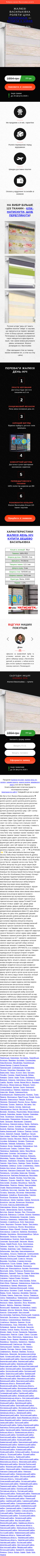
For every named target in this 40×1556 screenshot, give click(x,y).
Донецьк (3, 1552)
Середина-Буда (21, 1092)
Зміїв (31, 1188)
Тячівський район (7, 1518)
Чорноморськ (5, 1285)
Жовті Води (4, 1283)
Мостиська (23, 1109)
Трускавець (4, 1254)
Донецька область (24, 1401)
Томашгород (5, 1334)
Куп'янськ (12, 1256)
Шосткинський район (25, 1545)
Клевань (3, 1330)
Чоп (33, 1104)
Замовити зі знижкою (20, 87)
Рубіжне (3, 1295)
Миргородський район (9, 1464)
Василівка (33, 1175)
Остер (32, 1090)
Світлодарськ (22, 1153)
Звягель (10, 1305)
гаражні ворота (12, 782)
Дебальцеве (5, 1251)
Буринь (35, 1136)
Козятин (16, 1239)
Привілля (3, 1107)
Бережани (4, 1195)
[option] (20, 650)
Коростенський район (26, 1437)
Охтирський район (28, 1481)
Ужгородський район (23, 1518)
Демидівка (22, 1325)
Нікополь (13, 1322)
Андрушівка (4, 1119)
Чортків (11, 1246)
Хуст (16, 1246)
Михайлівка (17, 1063)
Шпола (14, 1207)
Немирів (12, 1144)
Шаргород (25, 1090)
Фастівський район (22, 1520)
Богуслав (13, 1190)
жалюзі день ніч (31, 780)
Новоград (18, 1305)
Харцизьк (15, 1293)
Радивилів (23, 1332)
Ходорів (18, 1126)
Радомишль (5, 1173)
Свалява (21, 1190)
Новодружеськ (5, 1109)
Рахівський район (23, 1494)
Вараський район (28, 1376)
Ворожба (3, 1099)
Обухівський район (27, 1476)
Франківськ (23, 1339)
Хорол (36, 1166)
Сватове (21, 1207)
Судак (19, 1166)
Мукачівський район (14, 1467)
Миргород (4, 1273)
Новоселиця (13, 1099)
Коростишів (22, 1237)
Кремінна (23, 1232)
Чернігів (3, 1349)
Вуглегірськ (4, 1124)
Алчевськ (3, 1320)
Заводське (26, 1107)
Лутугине (3, 1205)
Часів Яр (31, 1183)
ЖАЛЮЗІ (13, 535)
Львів (28, 1552)
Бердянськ (26, 1320)
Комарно (3, 1077)
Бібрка (30, 1075)
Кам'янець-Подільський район (12, 1427)
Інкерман (32, 1126)
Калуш (26, 1295)
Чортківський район (8, 1542)
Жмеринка (18, 1266)
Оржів (9, 1332)
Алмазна (11, 1080)
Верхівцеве (18, 1122)
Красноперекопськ (27, 1251)
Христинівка (5, 1136)
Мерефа (3, 1234)
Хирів (16, 1077)
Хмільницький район (26, 1530)
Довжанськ (27, 1300)
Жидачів (32, 1139)
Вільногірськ (30, 1227)
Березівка (11, 1114)
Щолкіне (3, 1139)
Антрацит (27, 1290)
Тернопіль (14, 1342)
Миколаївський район (27, 1462)
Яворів (26, 1158)
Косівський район (24, 1440)
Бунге (21, 1197)
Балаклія (3, 1256)
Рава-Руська (23, 1097)
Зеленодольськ (23, 1168)
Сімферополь (5, 1352)
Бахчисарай (14, 1241)
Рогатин (21, 1102)
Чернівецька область (8, 1538)
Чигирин (21, 1141)
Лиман (2, 1244)
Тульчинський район (27, 1516)
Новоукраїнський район (9, 1476)
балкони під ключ (17, 780)
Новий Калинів (21, 1075)
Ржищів (22, 1099)
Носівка (19, 1178)
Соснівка (3, 1141)
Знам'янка (12, 1249)
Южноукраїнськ (15, 1268)
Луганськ (30, 1352)
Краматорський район (9, 1442)
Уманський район (7, 1520)
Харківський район (7, 1525)
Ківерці (21, 1185)
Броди (25, 1224)
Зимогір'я (9, 1134)
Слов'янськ (4, 1322)
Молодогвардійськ (24, 1234)
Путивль (3, 1192)
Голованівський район (9, 1393)
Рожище (33, 1158)
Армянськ (4, 1229)
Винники (3, 1161)
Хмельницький (6, 1347)
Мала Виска (30, 1151)
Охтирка (24, 1276)
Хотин (2, 1134)
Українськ (23, 1156)
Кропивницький (6, 1344)
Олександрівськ (6, 1090)
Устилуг (19, 1073)
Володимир (34, 1268)
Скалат (10, 1077)
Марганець (4, 1276)
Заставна (27, 1104)
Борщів (17, 1134)
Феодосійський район (8, 1523)
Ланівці (33, 1102)
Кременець (13, 1219)
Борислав (4, 1268)
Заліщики (9, 1122)
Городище (4, 1178)
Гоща (15, 1325)
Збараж (16, 1156)
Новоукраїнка (5, 1207)
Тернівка (3, 1249)
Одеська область (7, 1479)
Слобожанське (17, 1068)
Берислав (23, 1173)
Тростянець (33, 1224)
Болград (33, 1190)
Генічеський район (29, 1391)
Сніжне (31, 1288)
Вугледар (20, 1192)
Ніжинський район (13, 1469)
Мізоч (32, 1330)
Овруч (25, 1188)
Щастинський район (8, 1547)
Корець (17, 1330)
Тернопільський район (9, 1516)
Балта (20, 1210)
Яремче (3, 1097)
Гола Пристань (29, 1178)
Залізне (16, 1087)
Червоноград (23, 1298)
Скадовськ (30, 1207)
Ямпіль (25, 1139)
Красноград (29, 1222)
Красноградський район (28, 1442)
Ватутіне (3, 1212)
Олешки (24, 1229)
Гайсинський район (13, 1391)
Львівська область (7, 1457)
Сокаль (32, 1217)
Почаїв (31, 1097)
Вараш (2, 1293)
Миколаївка (4, 1185)
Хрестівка (15, 1251)
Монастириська (15, 1085)
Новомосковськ (15, 1300)
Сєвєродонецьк (15, 1320)
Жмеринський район (8, 1410)
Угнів (28, 1070)
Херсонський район (8, 1528)
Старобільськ (13, 1222)
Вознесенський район (8, 1386)
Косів (37, 1097)
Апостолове (4, 1183)
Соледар (12, 1153)
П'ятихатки (30, 1212)
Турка (36, 1095)
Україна (3, 1555)
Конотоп (3, 1312)
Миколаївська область (9, 1462)
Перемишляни (19, 1095)
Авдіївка (9, 1266)
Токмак (25, 1263)
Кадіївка (32, 1310)
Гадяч (2, 1224)
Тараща (12, 1158)
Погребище (19, 1129)
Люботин (32, 1229)
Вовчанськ (12, 1215)
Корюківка (4, 1166)
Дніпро (16, 1552)
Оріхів (13, 1200)
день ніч (26, 535)
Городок (32, 1195)
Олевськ (20, 1131)
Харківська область (26, 1523)
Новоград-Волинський (18, 1288)
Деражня (3, 1126)
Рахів (28, 1170)
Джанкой (12, 1273)
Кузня (8, 1293)
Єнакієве (35, 1315)
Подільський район (25, 1486)
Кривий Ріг (20, 1550)
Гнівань (14, 1148)
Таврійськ (25, 1134)
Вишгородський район (25, 1381)
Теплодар (4, 1104)
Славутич (15, 1232)
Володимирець (6, 1325)
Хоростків (4, 1092)
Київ (33, 1552)
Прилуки (32, 1293)
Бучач (10, 1146)
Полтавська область (8, 1491)
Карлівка (20, 1200)
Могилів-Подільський (8, 1259)
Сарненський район (30, 1501)
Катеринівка (29, 1068)
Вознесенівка (23, 1195)
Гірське (32, 1134)
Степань (3, 1337)
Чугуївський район (24, 1542)
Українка (21, 1163)
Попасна (13, 1237)
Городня (3, 1163)
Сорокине (4, 1278)
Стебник (20, 1215)
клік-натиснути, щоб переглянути (20, 212)
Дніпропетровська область (10, 1398)
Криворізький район (8, 1447)
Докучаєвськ (5, 1232)
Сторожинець (28, 1166)
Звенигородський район (9, 1415)
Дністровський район (30, 1398)
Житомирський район (8, 1408)
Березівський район (25, 1364)
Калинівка (28, 1210)
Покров (27, 1273)
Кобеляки (3, 1144)
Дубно (30, 1325)
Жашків (12, 1178)
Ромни (31, 1276)
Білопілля (4, 1202)
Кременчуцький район (27, 1445)
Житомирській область (27, 1408)
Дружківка (24, 1293)
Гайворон (3, 1180)
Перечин (17, 1090)
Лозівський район (7, 1452)
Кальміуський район (8, 1425)
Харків (22, 1552)
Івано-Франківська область (27, 1418)
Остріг (28, 1322)
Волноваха (32, 1232)
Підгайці (3, 1075)
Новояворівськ (6, 1239)
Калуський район (22, 1423)
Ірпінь (11, 1271)
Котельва (3, 1060)
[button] (7, 639)
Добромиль (30, 1077)
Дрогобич (18, 1303)
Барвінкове (14, 1151)
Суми (22, 1347)
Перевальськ (27, 1249)
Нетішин (29, 1259)
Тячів (2, 1117)
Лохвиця (3, 1146)
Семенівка (34, 1114)
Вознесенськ (29, 1271)
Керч (9, 1337)
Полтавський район (25, 1491)
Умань (25, 1310)
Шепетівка (35, 1273)
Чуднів (16, 1082)
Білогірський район (13, 1369)
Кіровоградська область (24, 1432)
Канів (22, 1239)
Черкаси (29, 1347)
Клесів (10, 1330)
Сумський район (6, 1513)
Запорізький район (24, 1413)
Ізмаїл (33, 1308)
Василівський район (8, 1378)
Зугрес (2, 1210)
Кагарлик (29, 1161)
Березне (21, 1322)
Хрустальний (24, 1312)
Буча (20, 1244)
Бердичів (18, 1310)
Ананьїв (3, 1114)
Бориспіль (35, 1283)
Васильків (4, 1271)
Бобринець (20, 1144)
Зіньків (24, 1126)
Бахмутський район (29, 1356)
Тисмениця (9, 1117)
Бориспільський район (15, 1374)
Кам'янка (3, 1170)
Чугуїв (2, 1266)
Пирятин (13, 1185)
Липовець (11, 1112)
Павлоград (31, 1317)
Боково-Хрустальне (8, 1168)
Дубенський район (7, 1405)
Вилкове (3, 1112)
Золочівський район (8, 1418)
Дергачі (11, 1212)
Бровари (3, 1310)
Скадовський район (13, 1508)
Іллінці (35, 1131)
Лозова (35, 1290)
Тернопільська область (23, 1513)
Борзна (10, 1139)
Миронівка (4, 1158)
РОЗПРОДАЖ (18, 17)
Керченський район (29, 1430)
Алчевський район (12, 1356)
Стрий (20, 1290)
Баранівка (18, 1146)
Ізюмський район (7, 1423)
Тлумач (12, 1104)
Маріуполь (4, 1354)
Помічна (28, 1131)
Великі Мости (25, 1082)
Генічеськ (3, 1219)
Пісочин (3, 1070)
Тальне (34, 1180)
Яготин (21, 1227)
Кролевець (12, 1234)
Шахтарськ (4, 1290)
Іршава (19, 1114)
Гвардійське (34, 1058)
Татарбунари (30, 1129)
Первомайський (23, 1256)
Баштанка (4, 1153)
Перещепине (15, 1119)
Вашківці (35, 1082)
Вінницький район (23, 1383)
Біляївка (35, 1163)
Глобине (21, 1148)
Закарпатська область (26, 1410)
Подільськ (19, 1271)
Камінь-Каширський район (28, 1425)
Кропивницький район (26, 1447)
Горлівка (16, 1347)
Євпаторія (4, 1317)
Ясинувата (27, 1266)
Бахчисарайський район (9, 1359)
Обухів (33, 1256)
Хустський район (7, 1533)
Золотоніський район (28, 1415)
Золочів (3, 1227)
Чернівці (31, 1342)
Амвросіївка (23, 1219)
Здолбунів (21, 1327)
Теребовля (12, 1161)
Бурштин (35, 1170)
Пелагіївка (11, 1070)
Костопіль (25, 1330)
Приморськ (4, 1151)
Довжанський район (8, 1401)
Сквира (27, 1200)
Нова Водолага (6, 1063)
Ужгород (22, 1317)
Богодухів (35, 1200)
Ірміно (22, 1151)
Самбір (32, 1263)
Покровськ (34, 1295)
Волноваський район (8, 1388)
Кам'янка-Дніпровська (19, 1175)
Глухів (12, 1263)
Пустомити (28, 1117)
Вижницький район (7, 1381)
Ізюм (30, 1285)
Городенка (19, 1117)
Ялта (25, 1303)
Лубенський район (22, 1452)
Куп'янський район (7, 1449)
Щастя (36, 1161)
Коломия (13, 1290)
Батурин (31, 1073)
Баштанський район (29, 1359)
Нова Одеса (12, 1163)
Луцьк (9, 1339)
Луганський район (14, 1454)
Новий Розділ (11, 1244)
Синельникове (33, 1254)
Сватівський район (7, 1503)
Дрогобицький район (23, 1403)
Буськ (27, 1102)
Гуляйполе (4, 1190)
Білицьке (25, 1119)
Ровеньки (14, 1283)
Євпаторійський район (25, 1405)
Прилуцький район (7, 1494)
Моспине (17, 1139)
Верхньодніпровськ (14, 1188)
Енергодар (4, 1288)
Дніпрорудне (14, 1217)
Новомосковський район (25, 1474)
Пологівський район (24, 1489)
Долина (28, 1215)
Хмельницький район (8, 1530)
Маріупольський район (9, 1459)
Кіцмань (29, 1095)
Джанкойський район (8, 1396)
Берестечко (4, 1073)
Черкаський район (23, 1535)
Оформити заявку (20, 760)
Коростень (18, 1295)
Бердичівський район (8, 1361)
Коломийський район (25, 1435)
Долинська (20, 1202)
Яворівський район (24, 1547)
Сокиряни (28, 1122)
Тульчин (11, 1180)
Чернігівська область (8, 1540)
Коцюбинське (28, 1063)
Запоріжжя (29, 1550)
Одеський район (21, 1479)
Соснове (33, 1334)
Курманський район (24, 1449)
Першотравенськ (26, 1246)
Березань (11, 1192)
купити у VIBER (20, 20)
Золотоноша (28, 1244)
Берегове (29, 1239)
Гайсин (36, 1234)
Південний (12, 1102)
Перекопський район (8, 1486)
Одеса (10, 1552)
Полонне (18, 1224)
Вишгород (10, 1224)
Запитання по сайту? (9, 792)
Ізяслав (12, 1202)
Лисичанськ (13, 1317)
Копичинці (30, 1087)
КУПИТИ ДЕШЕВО (20, 538)
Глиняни (11, 1075)
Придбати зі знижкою (20, 518)
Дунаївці (13, 1183)
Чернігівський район (26, 1540)
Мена (28, 1148)
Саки (19, 1249)
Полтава (10, 1349)
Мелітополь (17, 1337)
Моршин (26, 1085)
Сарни (20, 1334)
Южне (11, 1229)
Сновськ (29, 1144)
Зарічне (13, 1327)
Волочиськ (4, 1217)
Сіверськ (12, 1166)
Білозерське (5, 1200)
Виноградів (4, 1237)
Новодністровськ (17, 1124)
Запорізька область (7, 1413)
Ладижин (3, 1222)
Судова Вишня (6, 1087)
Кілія (22, 1222)
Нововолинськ (24, 1283)
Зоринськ (19, 1104)
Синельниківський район (10, 1506)
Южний (17, 1229)
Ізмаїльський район (30, 1420)
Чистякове (4, 1300)
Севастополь (27, 1349)
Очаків (2, 1188)
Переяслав (21, 1254)
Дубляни (29, 1099)
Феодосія (3, 1303)
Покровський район (7, 1489)
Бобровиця (12, 1141)
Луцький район (29, 1454)
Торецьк (20, 1273)
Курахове (24, 1217)
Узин (30, 1153)
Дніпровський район (26, 1396)
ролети (3, 782)
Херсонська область (24, 1525)
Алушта (13, 1254)
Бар (27, 1190)
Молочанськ (12, 1097)
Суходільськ (12, 1227)
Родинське (30, 1141)
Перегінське (4, 1058)
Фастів (15, 1281)
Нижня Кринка (5, 1065)
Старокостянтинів (24, 1261)
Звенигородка (11, 1210)
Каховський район (13, 1430)
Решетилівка (22, 1112)
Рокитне (14, 1334)
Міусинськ (4, 1085)
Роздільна (4, 1197)
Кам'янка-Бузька (24, 1136)
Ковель (10, 1295)
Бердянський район (26, 1361)
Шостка (11, 1310)
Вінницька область (7, 1383)
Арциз (27, 1180)
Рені (23, 1212)
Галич (32, 1085)
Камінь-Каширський (8, 1131)
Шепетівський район (8, 1545)
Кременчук (23, 1342)
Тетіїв (32, 1168)
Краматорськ (28, 1337)
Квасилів (29, 1327)
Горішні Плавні (14, 1278)
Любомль (34, 1124)
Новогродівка (30, 1192)
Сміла (2, 1298)
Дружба (10, 1082)
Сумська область (28, 1511)
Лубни (33, 1281)
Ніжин (10, 1303)
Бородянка (14, 1058)
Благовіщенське (6, 1095)
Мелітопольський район (28, 1459)
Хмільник (23, 1241)
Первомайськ (11, 1298)
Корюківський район (8, 1440)
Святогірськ (21, 1080)
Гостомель (24, 1058)
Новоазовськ (28, 1146)
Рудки (22, 1077)
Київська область (7, 1432)
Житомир (27, 1344)
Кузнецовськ (25, 1308)
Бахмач (18, 1212)
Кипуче (15, 1109)
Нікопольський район (29, 1469)
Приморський (5, 1068)
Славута (21, 1259)
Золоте (27, 1197)
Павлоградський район (9, 1484)
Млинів (3, 1332)
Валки (27, 1124)
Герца (12, 1073)
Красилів (3, 1215)
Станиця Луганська (20, 1065)
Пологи (32, 1219)
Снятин (11, 1126)
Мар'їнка (10, 1129)
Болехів (3, 1129)
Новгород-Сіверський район (11, 1471)
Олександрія (12, 1312)
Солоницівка (30, 1060)
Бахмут (3, 1305)
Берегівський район (8, 1364)
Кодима (26, 1114)
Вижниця (3, 1080)
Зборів (11, 1092)
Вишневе (3, 1261)
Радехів (32, 1109)
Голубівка (12, 1261)
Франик (15, 1339)
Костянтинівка (5, 1315)
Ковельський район (7, 1435)
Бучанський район (13, 1376)
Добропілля (4, 1263)
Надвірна (35, 1215)
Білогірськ (30, 1202)
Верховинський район (26, 1378)
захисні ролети (24, 782)
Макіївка (22, 1352)
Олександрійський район (10, 1481)
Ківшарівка (21, 1070)
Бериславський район (9, 1366)
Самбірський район (13, 1501)
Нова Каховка (24, 1281)
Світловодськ (15, 1276)
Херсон (18, 1349)
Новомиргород (6, 1156)
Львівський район (23, 1457)
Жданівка (21, 1161)
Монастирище (33, 1112)
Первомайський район (28, 1484)
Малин (30, 1241)
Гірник (28, 1163)
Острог (15, 1332)
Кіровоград (15, 1308)
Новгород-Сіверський (16, 1170)
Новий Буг (20, 1180)
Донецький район (7, 1403)
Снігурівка (15, 1173)
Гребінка (14, 1136)
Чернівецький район (26, 1538)
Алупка (18, 1107)
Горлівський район (26, 1393)
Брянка (14, 1285)
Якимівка (12, 1060)
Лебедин (3, 1246)
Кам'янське (17, 1344)
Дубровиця (4, 1327)
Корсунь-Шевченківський (18, 1205)
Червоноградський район (25, 1533)
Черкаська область (7, 1535)
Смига (26, 1334)
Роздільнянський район (15, 1498)
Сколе (22, 1087)
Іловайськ (13, 1195)
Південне (3, 1102)
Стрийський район (13, 1511)
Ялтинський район (7, 1550)
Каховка (25, 1268)
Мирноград (22, 1285)
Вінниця (15, 1352)
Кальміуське (5, 1148)
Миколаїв (13, 1354)
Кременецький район (8, 1445)
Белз (25, 1073)
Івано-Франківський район (10, 1420)
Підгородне (13, 1197)
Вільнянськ (22, 1183)
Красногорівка (30, 1185)
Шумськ (30, 1080)
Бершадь (31, 1156)
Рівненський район (15, 1496)
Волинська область (26, 1386)
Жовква (19, 1158)
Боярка (19, 1263)
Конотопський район (8, 1437)
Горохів (11, 1107)
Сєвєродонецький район (26, 1503)
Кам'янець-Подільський (21, 1315)
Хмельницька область (25, 1528)
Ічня (35, 1146)
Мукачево (31, 1303)
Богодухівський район (14, 1371)
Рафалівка (32, 1332)
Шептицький (34, 1298)
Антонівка (20, 1060)
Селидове (4, 1241)
